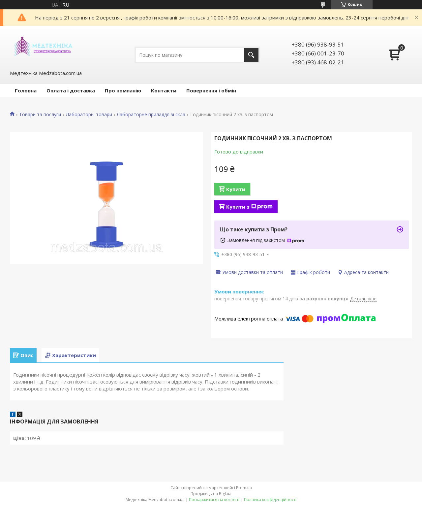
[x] (19, 415)
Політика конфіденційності (270, 499)
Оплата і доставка (70, 90)
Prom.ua (244, 487)
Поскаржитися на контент (214, 499)
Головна (26, 90)
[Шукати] (251, 55)
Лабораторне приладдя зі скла (151, 115)
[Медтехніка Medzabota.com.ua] (43, 47)
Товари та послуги (40, 115)
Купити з (238, 206)
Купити (235, 189)
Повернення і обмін (211, 90)
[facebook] (12, 415)
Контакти (163, 90)
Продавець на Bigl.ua (211, 493)
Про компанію (123, 90)
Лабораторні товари (89, 115)
